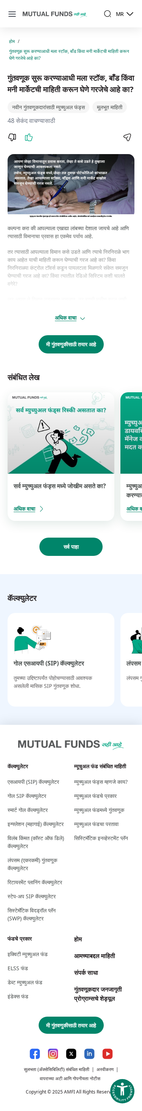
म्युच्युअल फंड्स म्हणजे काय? (101, 781)
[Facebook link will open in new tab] (35, 1053)
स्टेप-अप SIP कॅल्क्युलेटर (32, 896)
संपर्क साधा (86, 972)
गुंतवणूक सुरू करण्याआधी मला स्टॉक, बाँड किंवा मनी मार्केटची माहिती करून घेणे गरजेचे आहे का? (69, 54)
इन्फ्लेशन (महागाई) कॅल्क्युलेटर (36, 824)
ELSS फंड (18, 968)
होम (12, 41)
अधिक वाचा (65, 317)
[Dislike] (12, 137)
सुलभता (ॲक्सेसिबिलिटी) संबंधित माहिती (56, 1069)
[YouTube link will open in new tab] (107, 1053)
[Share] (126, 137)
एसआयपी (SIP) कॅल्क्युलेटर (33, 781)
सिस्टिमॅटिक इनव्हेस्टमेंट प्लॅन (101, 838)
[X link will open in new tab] (71, 1053)
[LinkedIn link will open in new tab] (89, 1053)
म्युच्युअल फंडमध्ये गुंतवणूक (99, 809)
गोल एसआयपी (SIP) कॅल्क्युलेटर (49, 663)
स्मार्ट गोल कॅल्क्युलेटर (28, 809)
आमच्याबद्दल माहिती (94, 956)
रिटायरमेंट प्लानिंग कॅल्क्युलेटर (35, 882)
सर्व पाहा (71, 546)
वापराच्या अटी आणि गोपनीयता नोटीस (70, 1078)
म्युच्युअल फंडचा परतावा (96, 824)
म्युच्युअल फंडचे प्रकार (95, 795)
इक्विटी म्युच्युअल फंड (28, 954)
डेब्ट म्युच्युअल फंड (25, 982)
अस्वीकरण (105, 1069)
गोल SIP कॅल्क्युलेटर (27, 795)
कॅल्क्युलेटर (18, 766)
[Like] (28, 137)
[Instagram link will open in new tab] (53, 1053)
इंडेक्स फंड (18, 996)
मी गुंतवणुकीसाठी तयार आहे (71, 344)
